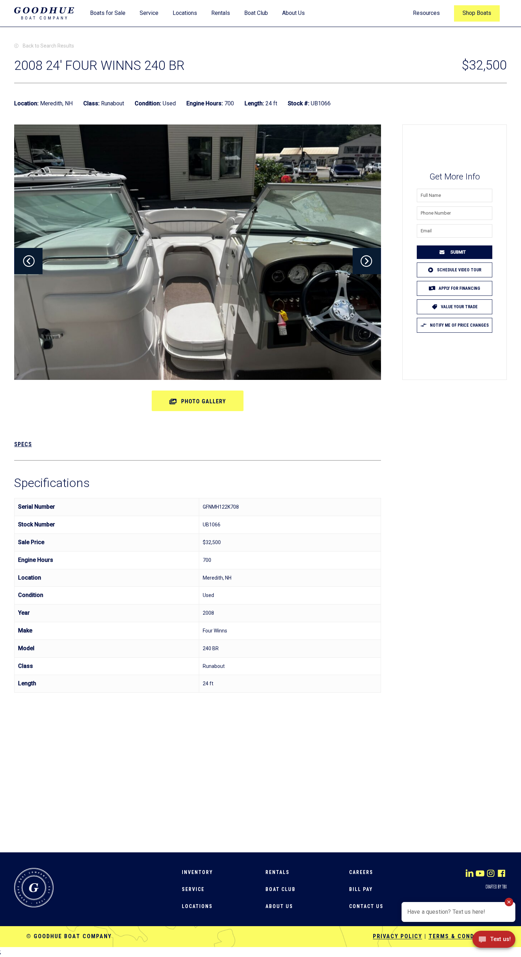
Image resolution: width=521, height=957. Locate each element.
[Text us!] (494, 941)
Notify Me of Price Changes (459, 325)
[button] (28, 261)
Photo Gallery (203, 401)
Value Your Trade (459, 306)
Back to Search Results (48, 46)
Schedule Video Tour (459, 269)
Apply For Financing (459, 288)
